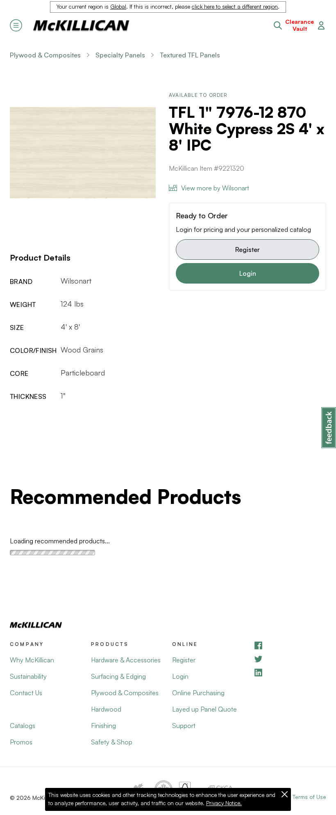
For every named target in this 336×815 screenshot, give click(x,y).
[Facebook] (289, 645)
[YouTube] (289, 659)
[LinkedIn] (289, 672)
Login (247, 273)
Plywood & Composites (45, 55)
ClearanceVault (299, 25)
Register (247, 249)
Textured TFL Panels (190, 55)
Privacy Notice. (224, 803)
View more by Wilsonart (215, 188)
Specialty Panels (120, 55)
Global (118, 6)
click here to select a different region (235, 6)
